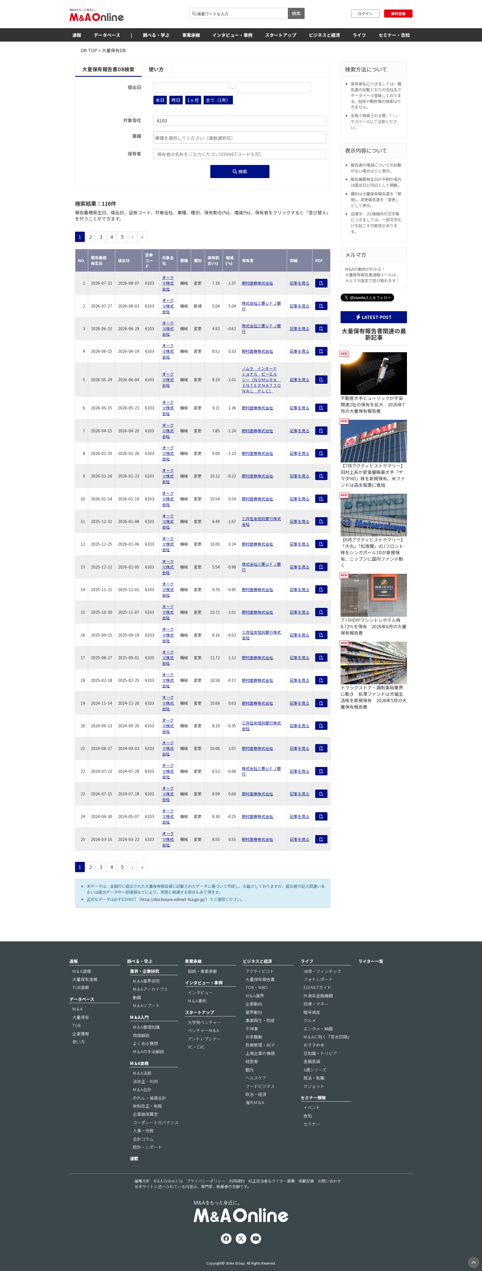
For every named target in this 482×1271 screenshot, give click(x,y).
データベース (107, 35)
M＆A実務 (139, 1063)
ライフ (359, 35)
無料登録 (398, 13)
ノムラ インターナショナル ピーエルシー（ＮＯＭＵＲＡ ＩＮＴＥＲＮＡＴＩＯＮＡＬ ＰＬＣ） (261, 380)
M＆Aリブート (146, 1005)
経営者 (251, 1061)
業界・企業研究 (144, 971)
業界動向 (253, 1012)
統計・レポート (147, 1147)
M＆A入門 (139, 1017)
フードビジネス (260, 1086)
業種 (136, 136)
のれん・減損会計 (149, 1098)
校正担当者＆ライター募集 (271, 1181)
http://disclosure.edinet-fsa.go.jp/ (173, 899)
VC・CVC (196, 1047)
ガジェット (313, 1086)
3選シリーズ (314, 1070)
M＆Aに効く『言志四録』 (327, 1037)
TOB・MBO (256, 987)
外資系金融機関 (318, 996)
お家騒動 (253, 1037)
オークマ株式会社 (168, 283)
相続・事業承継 (202, 971)
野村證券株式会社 (257, 283)
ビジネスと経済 (324, 35)
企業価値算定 (145, 1114)
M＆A (77, 1009)
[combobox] (239, 137)
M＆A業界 (254, 996)
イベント (311, 1107)
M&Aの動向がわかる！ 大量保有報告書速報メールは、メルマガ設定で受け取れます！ (372, 275)
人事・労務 (143, 1130)
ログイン (365, 13)
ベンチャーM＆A (203, 1030)
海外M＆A (254, 1102)
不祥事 (251, 1029)
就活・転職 (313, 1078)
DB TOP (89, 50)
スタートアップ (280, 35)
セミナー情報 (313, 1097)
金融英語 (311, 1061)
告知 (307, 1116)
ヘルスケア (255, 1078)
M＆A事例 (197, 1001)
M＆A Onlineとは (168, 1181)
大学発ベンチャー (204, 1022)
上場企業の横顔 (260, 1053)
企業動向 (253, 1004)
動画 (137, 997)
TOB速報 (80, 987)
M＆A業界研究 (146, 981)
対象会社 (132, 120)
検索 (296, 13)
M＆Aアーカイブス (150, 989)
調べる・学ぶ (156, 35)
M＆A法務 (142, 1073)
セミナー (311, 1124)
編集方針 (142, 1181)
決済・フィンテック (322, 971)
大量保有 (80, 1017)
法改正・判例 (145, 1081)
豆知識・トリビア (320, 1053)
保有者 (134, 153)
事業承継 (191, 35)
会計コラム (143, 1139)
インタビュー (200, 992)
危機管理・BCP (260, 1045)
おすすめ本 (313, 1045)
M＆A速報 (81, 971)
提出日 (134, 87)
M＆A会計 (142, 1089)
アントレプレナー (204, 1039)
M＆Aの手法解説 (148, 1051)
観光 (249, 1070)
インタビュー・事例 (232, 35)
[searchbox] (239, 138)
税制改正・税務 (147, 1106)
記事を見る (299, 283)
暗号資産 (311, 1012)
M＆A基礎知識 (146, 1027)
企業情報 (80, 1034)
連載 (134, 1158)
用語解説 (141, 1035)
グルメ (309, 1020)
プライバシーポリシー (205, 1181)
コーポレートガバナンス (156, 1122)
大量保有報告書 (260, 979)
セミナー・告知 (394, 35)
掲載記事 (306, 1181)
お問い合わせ (329, 1181)
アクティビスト (259, 971)
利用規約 (237, 1181)
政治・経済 (255, 1094)
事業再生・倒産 (260, 1020)
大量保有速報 (84, 979)
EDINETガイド (317, 987)
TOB (76, 1025)
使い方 (156, 69)
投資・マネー (316, 1004)
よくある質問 (145, 1043)
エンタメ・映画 (318, 1029)
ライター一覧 (370, 961)
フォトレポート (318, 979)
